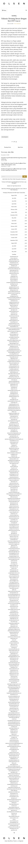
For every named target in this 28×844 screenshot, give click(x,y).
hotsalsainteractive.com (14, 267)
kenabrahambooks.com (14, 516)
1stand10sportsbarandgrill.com (14, 410)
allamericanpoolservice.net (14, 434)
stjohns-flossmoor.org (14, 598)
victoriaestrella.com (14, 614)
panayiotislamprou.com (14, 323)
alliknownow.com (14, 497)
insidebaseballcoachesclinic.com (14, 784)
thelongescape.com (14, 570)
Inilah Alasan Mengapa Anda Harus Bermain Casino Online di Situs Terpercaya (14, 189)
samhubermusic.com (14, 828)
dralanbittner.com (14, 393)
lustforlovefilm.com (14, 521)
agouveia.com (14, 810)
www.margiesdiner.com (14, 710)
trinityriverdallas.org (14, 449)
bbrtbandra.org (14, 306)
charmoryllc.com (14, 489)
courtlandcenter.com (14, 617)
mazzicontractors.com (14, 752)
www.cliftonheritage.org (14, 717)
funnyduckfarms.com (14, 796)
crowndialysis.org (14, 431)
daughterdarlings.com (14, 264)
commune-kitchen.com (14, 518)
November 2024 (14, 234)
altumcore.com (14, 644)
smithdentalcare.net (14, 825)
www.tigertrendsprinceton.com (14, 684)
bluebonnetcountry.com (14, 308)
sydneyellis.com (14, 430)
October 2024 (14, 237)
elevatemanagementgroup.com (14, 799)
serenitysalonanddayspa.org (14, 268)
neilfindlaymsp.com (14, 618)
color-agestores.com (14, 463)
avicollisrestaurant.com (14, 620)
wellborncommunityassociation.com (14, 328)
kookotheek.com (14, 322)
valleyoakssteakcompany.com (14, 630)
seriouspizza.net (14, 641)
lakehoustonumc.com (14, 673)
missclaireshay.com (14, 256)
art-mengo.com (14, 563)
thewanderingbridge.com (14, 551)
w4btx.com (14, 411)
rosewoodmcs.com (14, 738)
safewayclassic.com (14, 290)
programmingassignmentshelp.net (14, 282)
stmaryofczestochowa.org (14, 548)
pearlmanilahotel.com (14, 311)
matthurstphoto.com (14, 781)
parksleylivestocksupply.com (14, 460)
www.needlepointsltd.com (14, 713)
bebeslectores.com (14, 346)
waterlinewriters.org (14, 658)
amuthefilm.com (14, 519)
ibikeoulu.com (14, 545)
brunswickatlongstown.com (14, 557)
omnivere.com (14, 274)
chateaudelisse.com (14, 326)
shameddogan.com (14, 659)
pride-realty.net (14, 790)
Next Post (20, 147)
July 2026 (14, 198)
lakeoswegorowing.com (14, 807)
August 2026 (14, 195)
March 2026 (14, 206)
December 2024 (14, 231)
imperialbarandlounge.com (14, 373)
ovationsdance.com (14, 442)
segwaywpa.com (14, 653)
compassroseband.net (14, 643)
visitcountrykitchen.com (14, 576)
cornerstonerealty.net (14, 741)
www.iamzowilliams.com (14, 745)
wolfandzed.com (14, 732)
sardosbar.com (14, 387)
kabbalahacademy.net (14, 414)
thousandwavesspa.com (14, 615)
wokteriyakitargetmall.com (14, 427)
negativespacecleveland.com (14, 591)
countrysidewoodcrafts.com (14, 291)
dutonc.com (14, 568)
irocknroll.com (14, 379)
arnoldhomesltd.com (14, 369)
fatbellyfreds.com (14, 758)
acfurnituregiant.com (14, 271)
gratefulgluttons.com (14, 474)
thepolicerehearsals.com (14, 495)
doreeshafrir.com (14, 539)
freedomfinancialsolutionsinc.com (14, 693)
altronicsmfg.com (14, 279)
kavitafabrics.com (14, 605)
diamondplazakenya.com (14, 770)
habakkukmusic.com (14, 675)
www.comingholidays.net (14, 486)
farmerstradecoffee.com (14, 664)
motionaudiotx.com (14, 818)
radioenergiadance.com (14, 320)
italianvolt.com (14, 389)
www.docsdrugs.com (14, 708)
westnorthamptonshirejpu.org (14, 331)
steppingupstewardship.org (14, 725)
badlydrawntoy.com (14, 671)
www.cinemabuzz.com (14, 735)
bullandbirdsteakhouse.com (14, 714)
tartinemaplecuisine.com (14, 559)
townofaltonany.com (14, 588)
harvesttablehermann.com (14, 352)
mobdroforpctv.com (14, 475)
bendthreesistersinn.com (14, 597)
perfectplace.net (14, 451)
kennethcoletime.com (14, 554)
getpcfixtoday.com (14, 305)
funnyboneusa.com (14, 600)
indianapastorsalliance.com (14, 629)
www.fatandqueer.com (14, 699)
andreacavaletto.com (14, 459)
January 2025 (14, 229)
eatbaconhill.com (14, 281)
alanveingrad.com (14, 579)
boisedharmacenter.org (14, 462)
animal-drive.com (14, 646)
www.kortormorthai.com (14, 697)
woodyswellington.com (14, 757)
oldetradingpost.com (14, 343)
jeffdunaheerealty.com (14, 690)
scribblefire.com (14, 454)
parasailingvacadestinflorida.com (14, 789)
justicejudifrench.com (14, 550)
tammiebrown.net (14, 567)
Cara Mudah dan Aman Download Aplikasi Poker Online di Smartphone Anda (13, 164)
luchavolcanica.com (14, 606)
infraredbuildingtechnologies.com (14, 351)
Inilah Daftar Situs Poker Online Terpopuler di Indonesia (14, 179)
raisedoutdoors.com (14, 375)
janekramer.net (14, 560)
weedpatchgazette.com (14, 396)
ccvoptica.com (14, 726)
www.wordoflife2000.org (14, 381)
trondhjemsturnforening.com (14, 769)
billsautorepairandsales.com (14, 773)
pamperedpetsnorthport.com (14, 401)
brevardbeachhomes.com (14, 360)
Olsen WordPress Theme (11, 841)
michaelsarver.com (14, 422)
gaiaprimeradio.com (14, 565)
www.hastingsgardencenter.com (14, 746)
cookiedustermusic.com (14, 602)
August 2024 (14, 243)
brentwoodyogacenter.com (14, 722)
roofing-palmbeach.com (14, 366)
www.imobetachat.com (14, 668)
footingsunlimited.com (14, 705)
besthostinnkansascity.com (14, 824)
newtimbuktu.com (14, 278)
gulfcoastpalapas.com (14, 655)
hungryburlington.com (14, 556)
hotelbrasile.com (14, 332)
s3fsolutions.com (14, 358)
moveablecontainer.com (14, 337)
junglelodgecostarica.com (14, 573)
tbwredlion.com (14, 772)
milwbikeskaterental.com (14, 585)
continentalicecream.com (14, 510)
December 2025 (14, 215)
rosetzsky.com (14, 532)
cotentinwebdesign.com (14, 341)
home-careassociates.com (14, 457)
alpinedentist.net (14, 319)
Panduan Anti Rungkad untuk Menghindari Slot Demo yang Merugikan (14, 182)
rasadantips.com (14, 276)
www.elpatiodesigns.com (14, 760)
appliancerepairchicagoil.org (14, 293)
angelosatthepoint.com (14, 627)
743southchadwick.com (14, 363)
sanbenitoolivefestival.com (14, 478)
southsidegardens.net (14, 749)
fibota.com (14, 763)
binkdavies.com (14, 513)
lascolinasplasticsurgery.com (14, 716)
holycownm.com (14, 608)
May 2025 (14, 217)
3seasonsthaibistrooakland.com (14, 452)
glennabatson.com (14, 504)
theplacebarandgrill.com (14, 623)
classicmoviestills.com (14, 480)
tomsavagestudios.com (14, 437)
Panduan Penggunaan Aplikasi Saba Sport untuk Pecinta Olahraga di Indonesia (13, 169)
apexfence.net (14, 830)
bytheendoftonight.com (14, 471)
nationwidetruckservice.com (14, 609)
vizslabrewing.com (14, 392)
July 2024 (14, 246)
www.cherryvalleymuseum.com (14, 340)
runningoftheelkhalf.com (14, 688)
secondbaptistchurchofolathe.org (14, 811)
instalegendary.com (14, 296)
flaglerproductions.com (14, 507)
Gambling (14, 15)
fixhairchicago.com (14, 633)
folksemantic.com (14, 386)
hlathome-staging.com (14, 425)
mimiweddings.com (14, 822)
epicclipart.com (14, 309)
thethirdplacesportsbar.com (14, 754)
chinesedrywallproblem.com (14, 595)
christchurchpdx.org (14, 515)
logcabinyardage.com (14, 665)
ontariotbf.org (14, 294)
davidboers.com (14, 667)
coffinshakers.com (14, 547)
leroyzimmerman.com (14, 801)
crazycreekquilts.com (14, 512)
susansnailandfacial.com (14, 681)
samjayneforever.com (14, 779)
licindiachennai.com (14, 262)
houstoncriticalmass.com (14, 492)
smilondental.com (14, 416)
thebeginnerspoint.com (14, 484)
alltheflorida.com (14, 783)
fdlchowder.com (14, 711)
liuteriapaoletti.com (14, 592)
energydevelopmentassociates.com (14, 355)
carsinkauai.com (14, 786)
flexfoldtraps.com (14, 694)
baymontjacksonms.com (14, 586)
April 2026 (14, 203)
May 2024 (14, 251)
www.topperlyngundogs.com (14, 687)
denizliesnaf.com (14, 635)
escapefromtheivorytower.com (14, 361)
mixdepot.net (14, 737)
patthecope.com (14, 638)
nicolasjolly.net (14, 522)
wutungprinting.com (14, 582)
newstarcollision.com (14, 417)
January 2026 (14, 212)
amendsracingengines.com (14, 696)
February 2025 (14, 226)
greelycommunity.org (14, 528)
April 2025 (14, 220)
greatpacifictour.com (14, 612)
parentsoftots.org (14, 661)
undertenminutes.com (14, 273)
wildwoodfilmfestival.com (14, 329)
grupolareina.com (14, 338)
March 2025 (14, 223)
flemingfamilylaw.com (14, 804)
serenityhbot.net (14, 678)
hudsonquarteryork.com (14, 761)
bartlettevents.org (14, 335)
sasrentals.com (14, 419)
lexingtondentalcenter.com (14, 428)
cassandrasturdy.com (14, 477)
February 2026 (14, 209)
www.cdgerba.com (14, 764)
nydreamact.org (14, 300)
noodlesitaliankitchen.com (14, 299)
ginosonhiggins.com (14, 580)
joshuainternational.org (14, 679)
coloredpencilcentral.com (14, 370)
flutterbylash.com (14, 793)
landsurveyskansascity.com (14, 702)
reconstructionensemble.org (14, 603)
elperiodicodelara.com (14, 259)
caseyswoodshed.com (14, 632)
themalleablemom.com (14, 553)
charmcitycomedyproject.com (14, 541)
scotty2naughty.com (14, 538)
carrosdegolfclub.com (14, 354)
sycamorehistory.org (14, 740)
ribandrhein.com (14, 443)
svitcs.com (14, 640)
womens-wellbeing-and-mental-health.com (14, 439)
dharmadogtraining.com (14, 816)
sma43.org (14, 719)
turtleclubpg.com (14, 611)
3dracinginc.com (14, 490)
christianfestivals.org (14, 574)
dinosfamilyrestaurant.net (14, 349)
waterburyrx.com (14, 624)
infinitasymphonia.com (14, 524)
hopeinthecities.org (14, 472)
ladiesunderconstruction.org (14, 344)
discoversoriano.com (14, 483)
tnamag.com (14, 647)
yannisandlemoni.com (14, 395)
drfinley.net (14, 802)
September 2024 (14, 240)
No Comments (17, 23)
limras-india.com (14, 258)
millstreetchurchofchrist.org (14, 787)
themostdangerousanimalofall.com (14, 494)
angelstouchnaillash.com (14, 413)
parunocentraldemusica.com (14, 766)
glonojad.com (14, 533)
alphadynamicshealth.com (14, 792)
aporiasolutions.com (14, 652)
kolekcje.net (14, 445)
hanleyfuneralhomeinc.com (14, 407)
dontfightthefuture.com (14, 367)
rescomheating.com (14, 821)
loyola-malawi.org (14, 466)
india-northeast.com (14, 364)
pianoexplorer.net (14, 748)
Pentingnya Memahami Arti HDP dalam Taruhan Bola (14, 192)
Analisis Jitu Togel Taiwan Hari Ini (14, 185)
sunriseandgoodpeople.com (14, 594)
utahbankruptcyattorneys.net (14, 378)
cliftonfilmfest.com (14, 372)
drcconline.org (14, 621)
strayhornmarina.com (14, 506)
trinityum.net (14, 751)
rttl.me (14, 819)
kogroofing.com (14, 317)
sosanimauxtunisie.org (14, 316)
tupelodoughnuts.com (14, 404)
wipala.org (14, 465)
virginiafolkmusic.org (14, 440)
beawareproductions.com (14, 542)
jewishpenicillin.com (14, 436)
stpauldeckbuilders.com (14, 703)
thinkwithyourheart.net (14, 376)
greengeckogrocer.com (14, 424)
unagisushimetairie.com (14, 302)
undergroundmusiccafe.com (14, 827)
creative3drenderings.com (14, 662)
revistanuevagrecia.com (14, 535)
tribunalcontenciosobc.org (14, 500)
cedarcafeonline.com (14, 270)
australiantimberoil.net (14, 347)
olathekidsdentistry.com (14, 405)
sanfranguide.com (14, 487)
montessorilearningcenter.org (14, 776)
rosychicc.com (14, 468)
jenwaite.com (14, 798)
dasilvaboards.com (14, 503)
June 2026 (14, 201)
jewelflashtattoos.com (14, 303)
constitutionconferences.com (14, 637)
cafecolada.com (14, 481)
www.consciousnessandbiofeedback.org (14, 743)
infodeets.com (14, 265)
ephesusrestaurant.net (14, 755)
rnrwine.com (14, 805)
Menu (4, 10)
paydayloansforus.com (14, 287)
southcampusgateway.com (14, 325)
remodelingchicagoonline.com (14, 720)
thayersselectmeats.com (14, 650)
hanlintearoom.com (14, 795)
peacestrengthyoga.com (14, 691)
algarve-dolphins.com (14, 577)
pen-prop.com (14, 682)
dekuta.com (14, 734)
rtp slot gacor (5, 136)
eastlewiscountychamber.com (14, 498)
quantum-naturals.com (14, 775)
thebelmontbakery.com (14, 288)
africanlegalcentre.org (14, 525)
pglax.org (14, 589)
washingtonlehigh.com (14, 728)
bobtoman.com (14, 314)
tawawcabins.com (14, 384)
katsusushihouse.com (14, 527)
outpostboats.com (14, 469)
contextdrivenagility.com (14, 544)
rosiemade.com (14, 402)
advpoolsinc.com (14, 626)
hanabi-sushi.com (14, 731)
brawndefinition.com (14, 509)
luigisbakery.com (14, 729)
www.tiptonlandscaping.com (14, 723)
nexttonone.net (14, 676)
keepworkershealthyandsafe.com (14, 297)
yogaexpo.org (14, 455)
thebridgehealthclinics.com (14, 656)
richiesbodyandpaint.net (14, 261)
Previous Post (7, 147)
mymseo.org (14, 813)
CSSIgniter (20, 841)
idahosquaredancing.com (14, 382)
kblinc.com (14, 398)
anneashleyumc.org (14, 700)
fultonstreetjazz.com (14, 334)
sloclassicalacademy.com (14, 501)
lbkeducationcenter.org (14, 448)
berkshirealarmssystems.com (14, 390)
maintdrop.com (14, 312)
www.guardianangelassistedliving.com (14, 767)
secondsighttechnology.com (14, 420)
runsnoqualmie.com (14, 706)
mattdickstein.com (14, 670)
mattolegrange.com (14, 571)
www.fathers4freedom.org (14, 685)
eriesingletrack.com (14, 399)
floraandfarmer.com (14, 357)
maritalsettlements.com (14, 583)
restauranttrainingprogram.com (14, 433)
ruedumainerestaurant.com (14, 530)
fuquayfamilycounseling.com (14, 808)
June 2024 (14, 248)
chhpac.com (14, 814)
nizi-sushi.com (14, 562)
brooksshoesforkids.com (14, 649)
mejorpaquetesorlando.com (14, 408)
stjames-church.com (14, 536)
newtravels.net (14, 285)
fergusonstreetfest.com (14, 778)
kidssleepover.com (14, 284)
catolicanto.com (14, 446)
